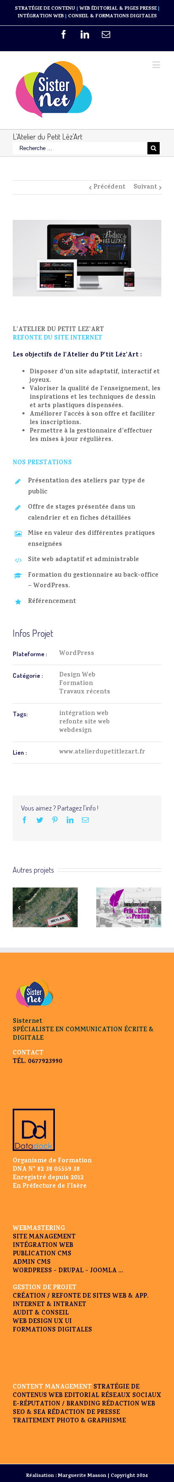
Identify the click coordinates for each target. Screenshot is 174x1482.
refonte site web (84, 722)
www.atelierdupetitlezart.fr (102, 752)
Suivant (145, 187)
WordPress (76, 654)
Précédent (109, 187)
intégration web (84, 714)
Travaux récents (84, 692)
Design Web (77, 675)
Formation (76, 684)
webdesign (75, 731)
